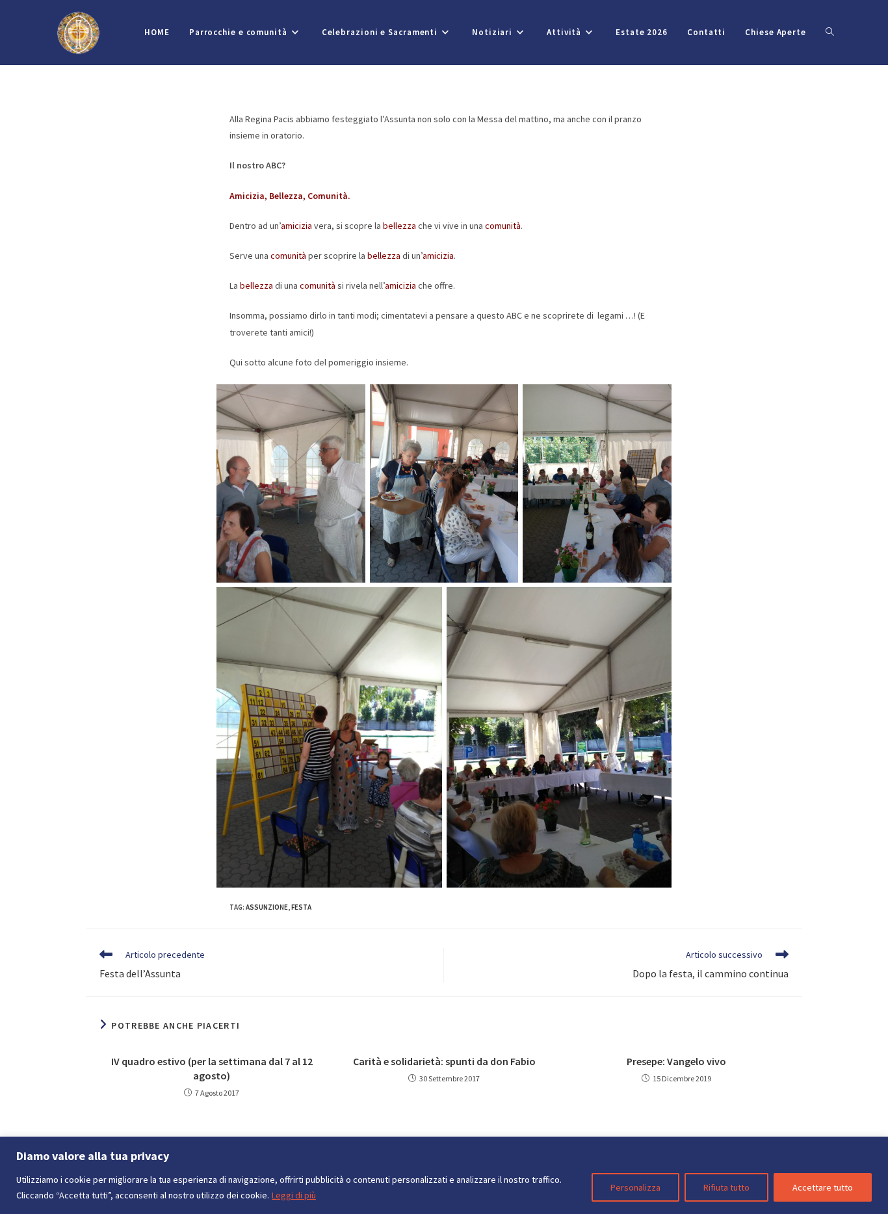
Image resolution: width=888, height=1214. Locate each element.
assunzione (267, 907)
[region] (444, 1175)
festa (301, 907)
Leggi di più (294, 1195)
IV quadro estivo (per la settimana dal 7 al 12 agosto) (212, 1068)
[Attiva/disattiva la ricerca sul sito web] (830, 32)
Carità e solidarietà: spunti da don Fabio (444, 1061)
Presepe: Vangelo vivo (676, 1061)
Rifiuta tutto (726, 1187)
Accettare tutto (822, 1187)
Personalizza (635, 1187)
